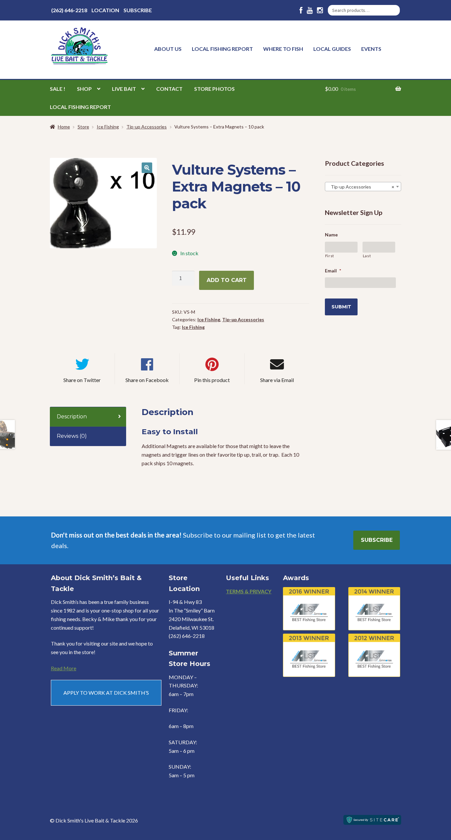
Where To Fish (283, 49)
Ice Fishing (108, 126)
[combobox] (363, 186)
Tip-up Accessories (146, 126)
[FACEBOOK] (300, 10)
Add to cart (227, 280)
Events (371, 49)
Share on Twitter (82, 380)
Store (83, 126)
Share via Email (277, 380)
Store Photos (214, 89)
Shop (84, 89)
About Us (168, 49)
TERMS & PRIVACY (248, 591)
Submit (341, 307)
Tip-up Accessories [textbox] (361, 187)
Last (367, 256)
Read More (63, 668)
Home (64, 126)
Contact (169, 89)
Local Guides (332, 49)
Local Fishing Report (222, 49)
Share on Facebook (147, 380)
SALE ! (57, 89)
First (329, 256)
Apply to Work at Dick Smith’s (106, 692)
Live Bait (124, 89)
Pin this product (212, 380)
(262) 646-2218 (69, 10)
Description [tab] (72, 416)
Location (105, 10)
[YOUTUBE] (310, 10)
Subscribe (137, 10)
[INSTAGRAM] (320, 10)
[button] (147, 167)
